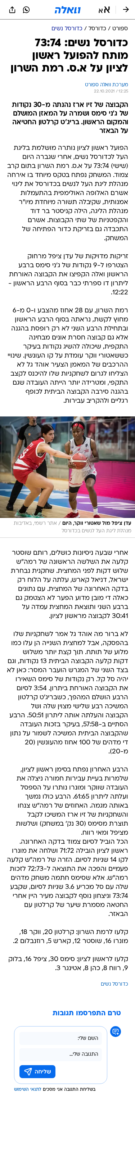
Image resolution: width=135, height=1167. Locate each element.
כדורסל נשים (114, 984)
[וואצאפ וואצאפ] (26, 9)
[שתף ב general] (12, 10)
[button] (104, 10)
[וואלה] (68, 9)
